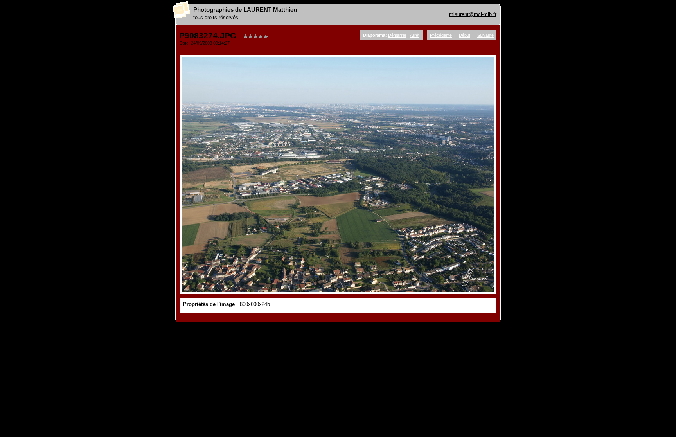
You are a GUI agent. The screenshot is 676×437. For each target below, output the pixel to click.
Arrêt (414, 35)
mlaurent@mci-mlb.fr (472, 14)
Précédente (441, 35)
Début (464, 35)
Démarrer (397, 35)
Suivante (485, 35)
